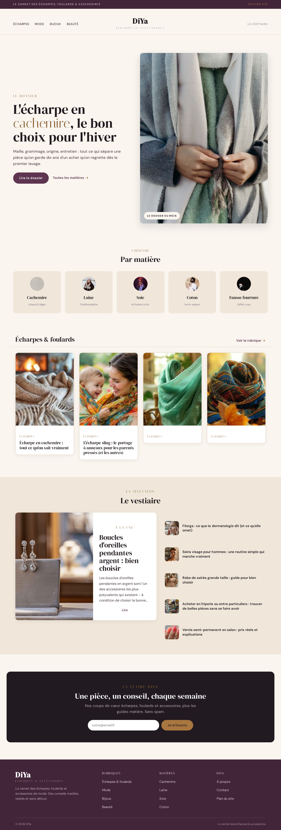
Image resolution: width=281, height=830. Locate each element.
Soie (162, 798)
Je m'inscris (177, 725)
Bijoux (55, 24)
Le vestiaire (258, 24)
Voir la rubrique (251, 340)
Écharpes (21, 24)
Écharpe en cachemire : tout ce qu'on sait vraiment (44, 445)
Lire (125, 610)
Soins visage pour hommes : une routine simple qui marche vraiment (223, 554)
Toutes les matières (71, 178)
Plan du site (225, 798)
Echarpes (27, 436)
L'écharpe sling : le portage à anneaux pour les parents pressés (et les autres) (108, 447)
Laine (163, 790)
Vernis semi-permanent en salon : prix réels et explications (220, 632)
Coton (164, 807)
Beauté (73, 24)
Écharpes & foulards (116, 781)
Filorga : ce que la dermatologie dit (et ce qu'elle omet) (221, 528)
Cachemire (167, 781)
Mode (39, 24)
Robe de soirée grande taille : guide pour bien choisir (219, 580)
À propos (223, 781)
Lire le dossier (31, 178)
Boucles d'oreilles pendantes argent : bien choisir (119, 553)
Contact (223, 790)
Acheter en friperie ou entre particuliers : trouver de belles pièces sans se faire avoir (222, 606)
